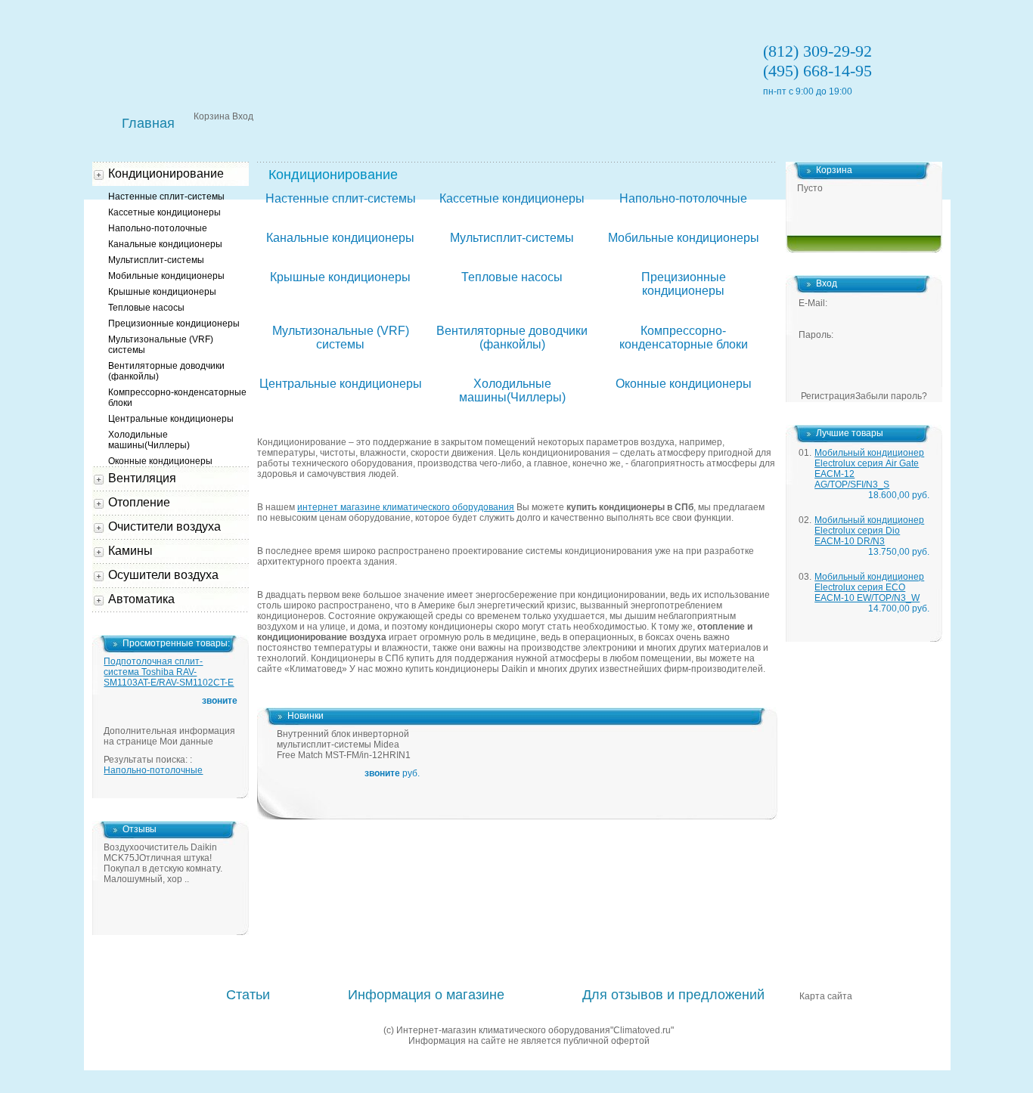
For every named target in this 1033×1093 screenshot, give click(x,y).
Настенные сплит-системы (340, 198)
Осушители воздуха (163, 574)
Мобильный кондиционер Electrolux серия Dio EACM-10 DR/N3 (869, 530)
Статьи (248, 994)
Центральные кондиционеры (340, 383)
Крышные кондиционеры (340, 277)
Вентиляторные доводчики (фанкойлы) (512, 337)
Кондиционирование (166, 173)
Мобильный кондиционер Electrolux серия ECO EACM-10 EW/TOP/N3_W (869, 587)
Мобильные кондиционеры (683, 237)
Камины (130, 550)
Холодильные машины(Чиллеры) (512, 390)
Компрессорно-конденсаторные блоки (683, 337)
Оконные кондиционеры (684, 383)
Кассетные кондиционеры (512, 198)
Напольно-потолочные (683, 198)
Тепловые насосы (512, 277)
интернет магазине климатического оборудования (405, 507)
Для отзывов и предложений (673, 994)
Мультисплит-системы (512, 237)
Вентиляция (142, 478)
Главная (148, 123)
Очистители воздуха (164, 526)
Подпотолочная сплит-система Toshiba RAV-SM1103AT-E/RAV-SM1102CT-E (169, 672)
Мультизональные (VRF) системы (340, 337)
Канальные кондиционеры (340, 237)
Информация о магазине (426, 994)
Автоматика (141, 599)
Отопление (139, 502)
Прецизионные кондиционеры (683, 284)
